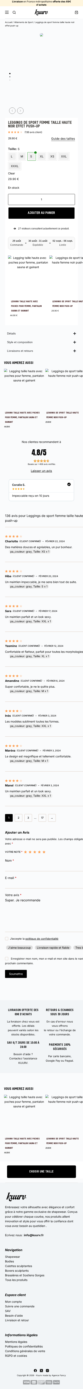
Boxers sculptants (17, 1270)
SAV (8, 1311)
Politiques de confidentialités (24, 1346)
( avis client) (33, 132)
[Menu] (7, 12)
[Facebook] (35, 1370)
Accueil (8, 22)
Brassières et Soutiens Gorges (24, 1275)
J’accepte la (34, 938)
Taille (12, 149)
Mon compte (13, 1301)
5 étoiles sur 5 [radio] (44, 852)
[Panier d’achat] (76, 12)
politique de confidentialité (41, 938)
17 (42, 817)
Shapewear (12, 1256)
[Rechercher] (14, 12)
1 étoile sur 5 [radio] (25, 852)
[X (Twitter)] (41, 1370)
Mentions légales (16, 1341)
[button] (12, 110)
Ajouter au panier (41, 213)
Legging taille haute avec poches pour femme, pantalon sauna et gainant (26, 306)
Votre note (13, 851)
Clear (11, 173)
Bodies (9, 1261)
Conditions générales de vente (25, 1351)
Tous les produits (16, 1280)
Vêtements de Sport (23, 22)
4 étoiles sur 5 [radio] (39, 852)
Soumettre (16, 974)
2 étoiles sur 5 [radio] (30, 852)
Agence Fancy (59, 1375)
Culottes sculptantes (18, 1266)
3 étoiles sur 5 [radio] (34, 852)
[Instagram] (47, 1370)
